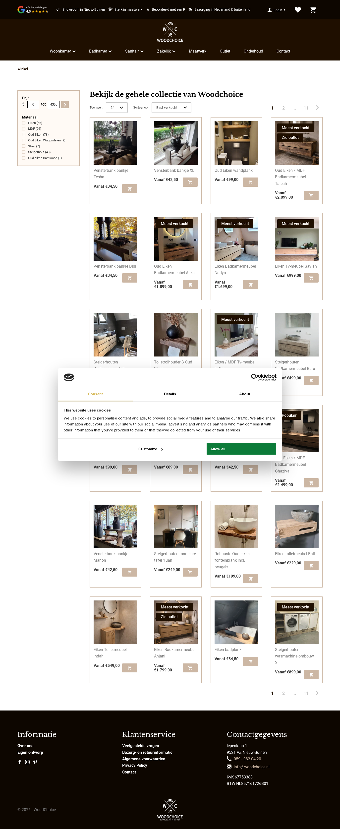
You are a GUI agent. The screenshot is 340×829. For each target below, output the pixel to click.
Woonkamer (60, 51)
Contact (283, 51)
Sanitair (132, 51)
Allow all (217, 449)
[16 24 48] (117, 107)
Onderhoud (253, 51)
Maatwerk (197, 51)
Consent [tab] (95, 394)
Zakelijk (164, 51)
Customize (147, 449)
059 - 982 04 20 (247, 759)
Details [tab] (170, 394)
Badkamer (98, 51)
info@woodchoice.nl (252, 767)
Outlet (225, 51)
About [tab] (244, 394)
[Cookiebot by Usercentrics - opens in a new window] (255, 377)
